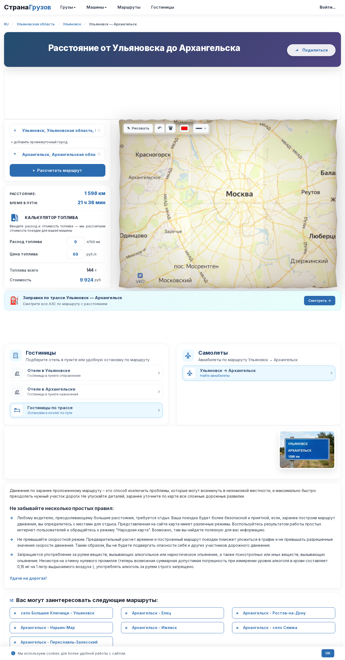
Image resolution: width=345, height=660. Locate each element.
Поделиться (315, 50)
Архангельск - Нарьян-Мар (48, 627)
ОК (327, 653)
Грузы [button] (66, 7)
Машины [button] (95, 7)
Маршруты (129, 7)
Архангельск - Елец (151, 613)
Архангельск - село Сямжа (270, 627)
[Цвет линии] (184, 128)
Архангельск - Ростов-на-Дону (274, 613)
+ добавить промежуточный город (39, 142)
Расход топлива (26, 241)
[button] (86, 373)
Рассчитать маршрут (59, 170)
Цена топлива (24, 254)
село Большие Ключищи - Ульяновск (57, 613)
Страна (27, 7)
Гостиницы (162, 7)
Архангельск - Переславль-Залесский (59, 642)
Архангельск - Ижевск (154, 627)
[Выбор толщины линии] (201, 128)
